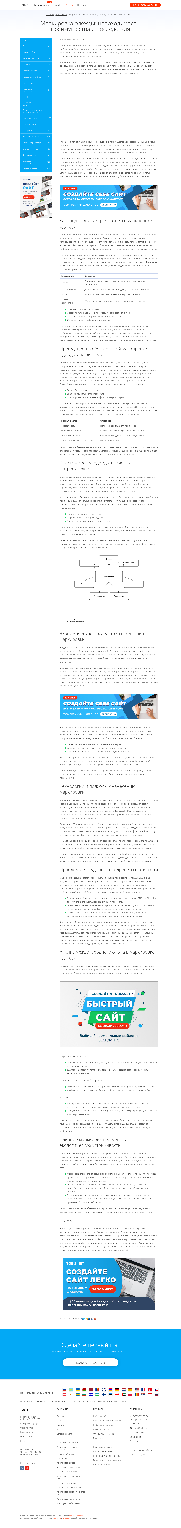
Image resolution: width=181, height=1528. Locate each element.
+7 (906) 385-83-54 (140, 1416)
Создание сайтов (30, 124)
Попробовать (145, 5)
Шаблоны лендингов (103, 1425)
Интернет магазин (31, 58)
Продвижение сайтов (32, 77)
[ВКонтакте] (81, 1319)
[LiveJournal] (92, 1319)
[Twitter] (84, 1319)
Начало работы (29, 52)
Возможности (26, 1432)
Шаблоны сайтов (41, 4)
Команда (24, 1441)
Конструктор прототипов (68, 1499)
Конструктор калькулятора (69, 1467)
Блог (25, 46)
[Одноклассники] (87, 1319)
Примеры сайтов (101, 1429)
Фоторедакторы (30, 155)
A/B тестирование (101, 1464)
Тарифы (58, 4)
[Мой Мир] (89, 1319)
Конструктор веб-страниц (68, 1503)
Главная (50, 14)
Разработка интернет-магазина (107, 1460)
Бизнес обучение (30, 149)
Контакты (134, 1441)
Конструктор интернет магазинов (67, 1448)
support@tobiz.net (140, 1428)
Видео (60, 1420)
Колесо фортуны (137, 1454)
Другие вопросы (30, 118)
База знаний (61, 14)
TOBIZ (24, 5)
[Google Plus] (94, 1319)
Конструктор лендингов (68, 1442)
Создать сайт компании (67, 1471)
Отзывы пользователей (104, 1433)
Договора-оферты (76, 1516)
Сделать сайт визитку (66, 1454)
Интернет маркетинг (32, 136)
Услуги (69, 4)
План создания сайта (102, 1447)
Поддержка (98, 1438)
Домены (26, 64)
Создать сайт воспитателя (69, 1487)
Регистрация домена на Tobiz (106, 1455)
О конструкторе (27, 1427)
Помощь (81, 4)
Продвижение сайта (102, 1451)
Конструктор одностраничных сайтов (71, 1477)
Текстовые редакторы (32, 143)
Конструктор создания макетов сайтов (71, 1493)
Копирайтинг (28, 130)
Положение (56, 1518)
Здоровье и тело (30, 169)
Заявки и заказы (30, 71)
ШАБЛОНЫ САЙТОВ (90, 1362)
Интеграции (28, 83)
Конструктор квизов (66, 1462)
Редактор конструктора (28, 103)
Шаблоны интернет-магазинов (107, 1420)
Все (24, 40)
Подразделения (137, 1432)
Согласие (66, 1518)
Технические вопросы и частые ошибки (32, 111)
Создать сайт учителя (66, 1483)
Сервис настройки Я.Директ (142, 1450)
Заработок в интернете (28, 162)
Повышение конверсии (28, 90)
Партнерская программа (115, 1401)
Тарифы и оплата (30, 97)
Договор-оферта (64, 1433)
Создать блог (63, 1458)
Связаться (134, 1423)
